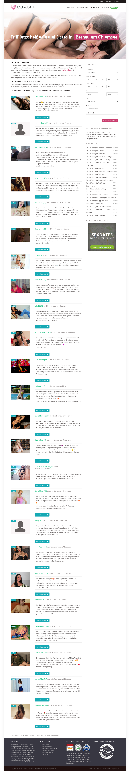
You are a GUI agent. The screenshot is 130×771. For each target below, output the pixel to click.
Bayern (32, 736)
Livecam (101, 1)
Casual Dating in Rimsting (102, 168)
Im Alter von (90, 76)
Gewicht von (90, 91)
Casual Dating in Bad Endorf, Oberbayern (102, 184)
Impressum (115, 768)
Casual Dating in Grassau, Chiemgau (102, 159)
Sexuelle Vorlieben (48, 750)
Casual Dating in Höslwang (102, 215)
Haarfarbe (89, 106)
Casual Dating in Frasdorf (102, 151)
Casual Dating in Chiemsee (102, 154)
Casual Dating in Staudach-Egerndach (102, 180)
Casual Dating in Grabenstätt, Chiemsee (102, 206)
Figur (88, 98)
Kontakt (99, 768)
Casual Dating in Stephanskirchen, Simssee (102, 210)
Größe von (90, 84)
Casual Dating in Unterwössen (102, 195)
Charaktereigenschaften (49, 748)
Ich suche (89, 69)
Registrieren (109, 7)
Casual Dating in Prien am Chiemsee (102, 148)
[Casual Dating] (24, 7)
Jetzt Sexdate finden (110, 121)
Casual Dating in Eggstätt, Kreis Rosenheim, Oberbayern (102, 202)
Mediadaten (91, 768)
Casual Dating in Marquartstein (102, 177)
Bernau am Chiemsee (62, 97)
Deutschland (24, 736)
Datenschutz (106, 768)
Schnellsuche (95, 7)
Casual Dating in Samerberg (102, 192)
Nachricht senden (41, 117)
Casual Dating (70, 7)
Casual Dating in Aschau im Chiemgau (102, 157)
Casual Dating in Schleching (102, 189)
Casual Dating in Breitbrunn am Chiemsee (102, 163)
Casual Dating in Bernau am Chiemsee (47, 736)
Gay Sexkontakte (47, 752)
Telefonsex (108, 1)
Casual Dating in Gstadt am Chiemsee (102, 171)
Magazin (116, 1)
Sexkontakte (66, 70)
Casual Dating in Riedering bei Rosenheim (102, 198)
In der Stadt (90, 113)
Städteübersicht (82, 7)
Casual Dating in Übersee (102, 174)
